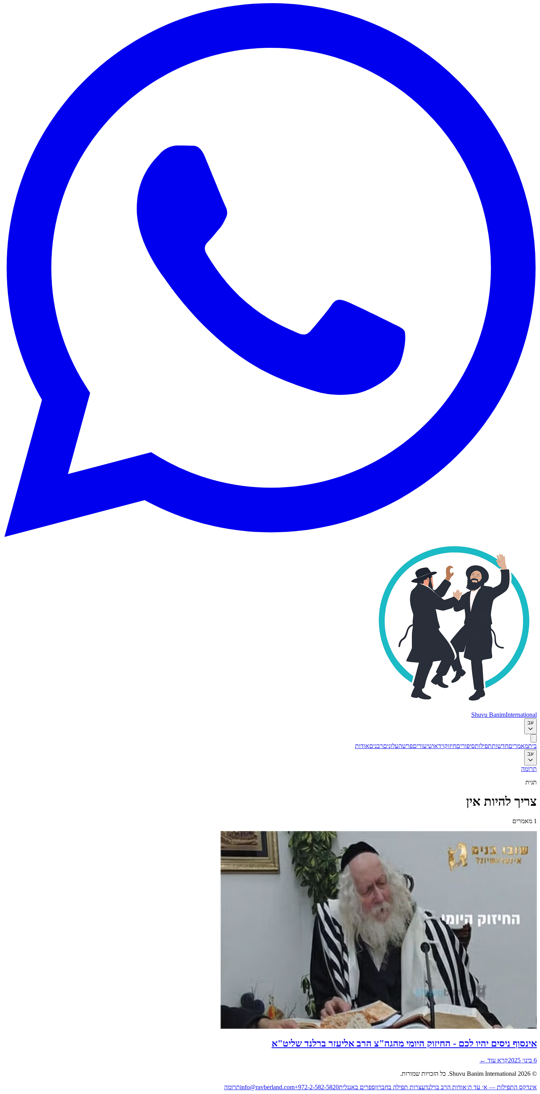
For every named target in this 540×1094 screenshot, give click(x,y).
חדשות (500, 746)
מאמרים (518, 746)
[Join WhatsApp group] (270, 534)
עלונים (390, 746)
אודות (362, 746)
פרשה (405, 746)
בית (532, 746)
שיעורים (422, 746)
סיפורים (465, 746)
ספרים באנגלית (357, 1087)
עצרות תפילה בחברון (400, 1087)
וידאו (438, 746)
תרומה (529, 768)
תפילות (483, 746)
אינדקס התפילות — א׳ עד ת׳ (501, 1087)
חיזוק (450, 746)
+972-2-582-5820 (317, 1087)
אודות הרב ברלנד (445, 1087)
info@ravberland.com (267, 1087)
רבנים (376, 746)
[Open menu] (534, 738)
